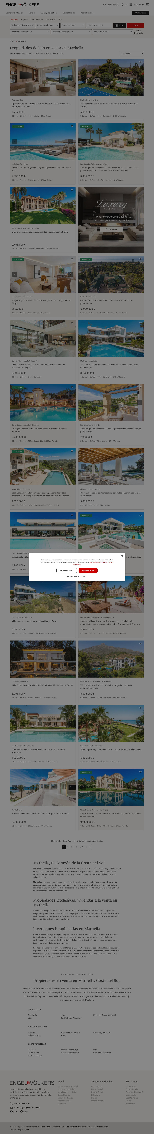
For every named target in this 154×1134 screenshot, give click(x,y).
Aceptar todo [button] (88, 570)
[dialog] (77, 567)
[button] (77, 576)
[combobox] (122, 556)
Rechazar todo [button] (66, 570)
